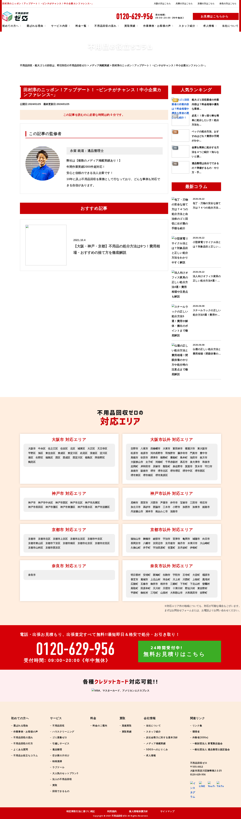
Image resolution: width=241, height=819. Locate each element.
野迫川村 (190, 588)
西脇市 (156, 507)
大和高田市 (191, 592)
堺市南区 (148, 475)
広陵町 (134, 583)
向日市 (206, 538)
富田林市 (178, 448)
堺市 (152, 470)
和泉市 (206, 461)
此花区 (84, 453)
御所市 (154, 583)
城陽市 (196, 538)
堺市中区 (187, 470)
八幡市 (146, 543)
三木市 (166, 507)
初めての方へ (10, 25)
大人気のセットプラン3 (65, 773)
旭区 (40, 453)
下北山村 (195, 583)
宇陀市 (176, 574)
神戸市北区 (76, 502)
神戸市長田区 (35, 507)
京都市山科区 (35, 547)
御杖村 (144, 592)
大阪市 (32, 448)
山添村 (164, 592)
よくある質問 (20, 749)
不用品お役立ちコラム (25, 755)
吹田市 (144, 457)
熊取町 (166, 466)
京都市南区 (69, 543)
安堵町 (146, 574)
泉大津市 (195, 461)
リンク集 (197, 725)
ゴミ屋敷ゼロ (59, 737)
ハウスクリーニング (63, 731)
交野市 (134, 448)
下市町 (184, 583)
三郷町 (174, 583)
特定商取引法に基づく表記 (81, 811)
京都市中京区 (95, 538)
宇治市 (166, 538)
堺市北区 (163, 470)
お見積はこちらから (214, 16)
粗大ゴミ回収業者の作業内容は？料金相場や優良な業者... (205, 104)
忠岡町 (134, 466)
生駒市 (166, 574)
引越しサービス (61, 743)
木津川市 (192, 543)
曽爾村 (206, 583)
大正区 (91, 448)
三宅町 (154, 592)
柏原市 (144, 453)
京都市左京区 (77, 538)
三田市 (193, 502)
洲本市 (149, 511)
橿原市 (206, 574)
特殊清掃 (57, 761)
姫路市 (206, 507)
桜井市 (164, 583)
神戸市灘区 (52, 507)
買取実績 (129, 25)
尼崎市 (134, 502)
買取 (54, 785)
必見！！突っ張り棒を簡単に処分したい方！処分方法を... (205, 120)
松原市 (134, 453)
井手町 (146, 547)
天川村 (156, 588)
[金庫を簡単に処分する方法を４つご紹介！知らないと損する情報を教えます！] (180, 156)
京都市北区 (44, 538)
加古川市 (136, 507)
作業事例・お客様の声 (157, 25)
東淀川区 (73, 453)
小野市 (176, 507)
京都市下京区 (53, 543)
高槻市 (134, 457)
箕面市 (188, 466)
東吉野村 (202, 588)
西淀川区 (78, 457)
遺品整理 (57, 749)
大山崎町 (205, 543)
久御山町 (136, 547)
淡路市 (174, 511)
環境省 (196, 731)
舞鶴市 (146, 538)
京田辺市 (158, 543)
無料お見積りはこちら (174, 651)
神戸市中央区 (45, 502)
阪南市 (144, 470)
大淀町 (196, 574)
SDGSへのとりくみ (157, 749)
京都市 (32, 538)
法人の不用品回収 (62, 779)
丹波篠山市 (137, 511)
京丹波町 (183, 547)
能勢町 (164, 457)
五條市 (144, 583)
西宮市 (144, 502)
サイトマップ (167, 811)
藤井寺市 (183, 453)
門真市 (193, 453)
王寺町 (186, 574)
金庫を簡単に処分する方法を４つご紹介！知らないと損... (205, 152)
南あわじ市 (161, 511)
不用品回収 (58, 725)
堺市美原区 (161, 475)
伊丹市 (174, 502)
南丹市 (181, 543)
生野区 (39, 457)
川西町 (186, 579)
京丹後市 (170, 543)
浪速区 (93, 453)
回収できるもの (61, 791)
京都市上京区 (60, 538)
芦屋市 (164, 502)
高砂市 (146, 507)
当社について (230, 25)
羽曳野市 (170, 453)
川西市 (154, 502)
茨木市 (198, 466)
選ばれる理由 (35, 25)
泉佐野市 (178, 466)
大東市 (166, 448)
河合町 (166, 579)
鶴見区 (32, 461)
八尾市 (144, 448)
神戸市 (32, 502)
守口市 (208, 466)
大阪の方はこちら (162, 3)
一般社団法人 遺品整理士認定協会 (211, 749)
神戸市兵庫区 (92, 502)
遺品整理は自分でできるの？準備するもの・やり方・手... (205, 168)
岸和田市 (145, 466)
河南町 (159, 461)
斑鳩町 (156, 574)
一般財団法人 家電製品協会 (207, 743)
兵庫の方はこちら (184, 3)
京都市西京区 (53, 547)
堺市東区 (136, 475)
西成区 (66, 457)
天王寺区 (102, 448)
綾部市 (156, 538)
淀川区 (103, 453)
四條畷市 (155, 448)
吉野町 (203, 592)
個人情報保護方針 (138, 811)
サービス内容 (59, 25)
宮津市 (176, 538)
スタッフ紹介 (187, 25)
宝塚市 (184, 502)
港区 (30, 457)
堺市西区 (200, 470)
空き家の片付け (61, 755)
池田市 (193, 457)
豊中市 (203, 453)
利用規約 (112, 811)
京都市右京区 (85, 543)
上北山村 (155, 579)
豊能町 (174, 457)
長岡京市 (136, 543)
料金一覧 (81, 25)
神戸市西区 (61, 502)
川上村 (176, 579)
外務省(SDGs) (200, 737)
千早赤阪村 (171, 461)
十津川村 (178, 588)
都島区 (88, 457)
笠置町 (171, 547)
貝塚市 (156, 466)
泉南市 (134, 470)
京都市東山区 (35, 543)
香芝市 (134, 579)
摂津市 (154, 457)
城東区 (81, 448)
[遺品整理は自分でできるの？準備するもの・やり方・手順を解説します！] (180, 172)
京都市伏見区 (102, 543)
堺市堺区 (175, 470)
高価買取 (127, 725)
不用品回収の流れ (105, 25)
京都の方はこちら (206, 3)
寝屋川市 (190, 448)
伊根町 (193, 547)
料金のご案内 (100, 725)
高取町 (134, 588)
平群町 (134, 592)
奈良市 (32, 574)
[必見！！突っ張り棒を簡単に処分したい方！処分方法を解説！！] (180, 125)
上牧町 (196, 579)
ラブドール (58, 767)
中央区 (42, 448)
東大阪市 (202, 448)
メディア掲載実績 (156, 743)
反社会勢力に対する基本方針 (162, 737)
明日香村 (136, 574)
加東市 (196, 507)
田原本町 (145, 588)
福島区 (49, 457)
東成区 (61, 453)
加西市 (186, 507)
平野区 (32, 453)
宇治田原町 (159, 547)
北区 (72, 448)
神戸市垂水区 (85, 507)
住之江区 (53, 448)
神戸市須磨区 (102, 507)
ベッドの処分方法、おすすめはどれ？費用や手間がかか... (205, 136)
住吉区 (64, 448)
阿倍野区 (100, 457)
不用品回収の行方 (23, 743)
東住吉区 (50, 453)
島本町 (184, 457)
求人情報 (208, 25)
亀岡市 (186, 538)
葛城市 (144, 579)
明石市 (203, 502)
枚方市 (203, 457)
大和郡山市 (176, 592)
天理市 (166, 588)
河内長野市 (156, 453)
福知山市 (136, 538)
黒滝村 (206, 579)
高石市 (184, 461)
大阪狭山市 (137, 461)
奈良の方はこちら (227, 3)
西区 (57, 457)
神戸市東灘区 (67, 507)
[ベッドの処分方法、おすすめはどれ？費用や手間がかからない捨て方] (180, 140)
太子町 (149, 461)
